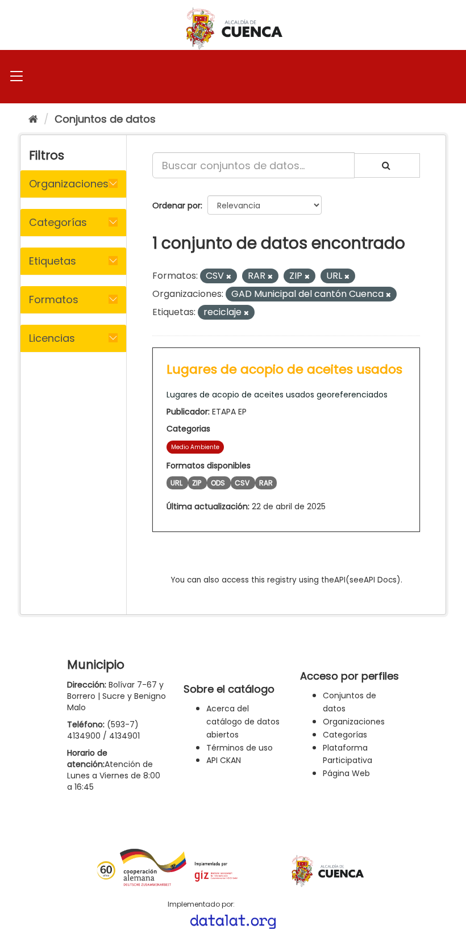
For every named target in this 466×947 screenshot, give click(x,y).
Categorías (345, 734)
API (340, 580)
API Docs (380, 580)
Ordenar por (176, 205)
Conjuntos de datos (105, 119)
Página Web (346, 773)
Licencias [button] (52, 338)
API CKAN (223, 760)
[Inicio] (33, 119)
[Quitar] (228, 276)
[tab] (73, 184)
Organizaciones (354, 721)
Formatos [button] (53, 299)
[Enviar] (387, 165)
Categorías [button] (58, 222)
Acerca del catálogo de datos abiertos (243, 721)
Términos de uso (239, 747)
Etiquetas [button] (52, 261)
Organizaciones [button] (69, 184)
